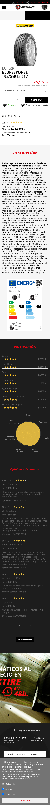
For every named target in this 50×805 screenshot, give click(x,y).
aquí (28, 778)
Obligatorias (10, 784)
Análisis (8, 789)
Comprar (36, 100)
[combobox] (25, 91)
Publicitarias (10, 794)
